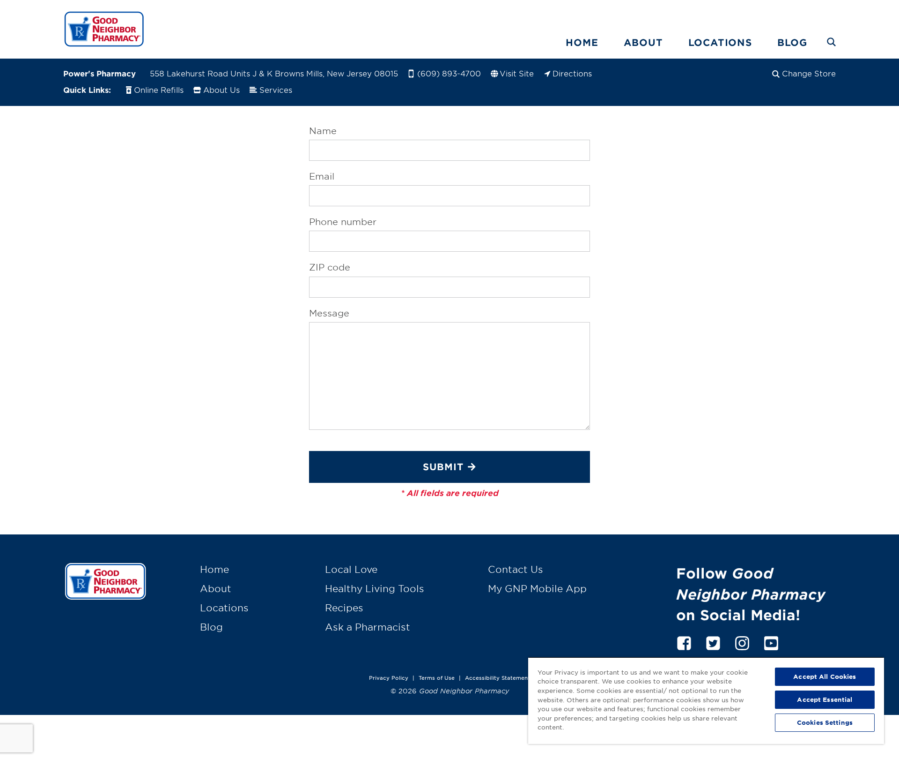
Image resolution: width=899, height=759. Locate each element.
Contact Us (515, 569)
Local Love (351, 569)
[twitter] (713, 641)
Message (329, 313)
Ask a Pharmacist (367, 626)
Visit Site (517, 73)
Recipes (344, 607)
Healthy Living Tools (374, 588)
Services (275, 89)
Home (582, 42)
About (643, 42)
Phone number (342, 222)
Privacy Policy (388, 677)
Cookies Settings (825, 722)
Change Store (809, 73)
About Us (221, 89)
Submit (443, 466)
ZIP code (329, 267)
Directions (572, 73)
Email (321, 176)
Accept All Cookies (824, 676)
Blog (792, 42)
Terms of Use (437, 677)
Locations (720, 42)
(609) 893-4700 (449, 73)
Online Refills (159, 89)
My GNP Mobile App (537, 588)
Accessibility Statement (497, 677)
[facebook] (684, 641)
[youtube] (771, 641)
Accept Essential (824, 699)
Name (323, 131)
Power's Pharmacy (99, 73)
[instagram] (742, 641)
